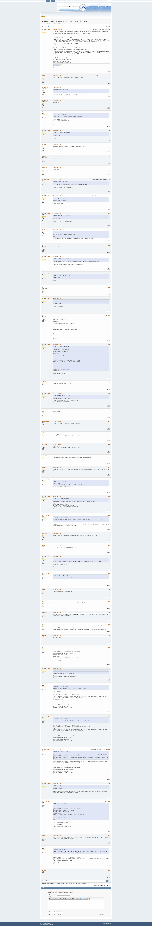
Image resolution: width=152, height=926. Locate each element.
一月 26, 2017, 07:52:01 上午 (57, 556)
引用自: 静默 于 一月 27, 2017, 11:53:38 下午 (61, 670)
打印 (109, 26)
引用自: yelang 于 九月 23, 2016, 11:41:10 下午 (61, 181)
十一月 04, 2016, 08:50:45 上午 (57, 393)
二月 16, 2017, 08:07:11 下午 (57, 835)
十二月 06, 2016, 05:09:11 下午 (57, 444)
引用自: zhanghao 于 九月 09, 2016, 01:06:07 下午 (62, 132)
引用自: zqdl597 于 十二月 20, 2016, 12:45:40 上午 (62, 498)
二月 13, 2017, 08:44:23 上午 (57, 783)
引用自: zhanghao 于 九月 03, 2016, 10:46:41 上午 (62, 114)
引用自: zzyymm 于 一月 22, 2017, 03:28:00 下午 (62, 558)
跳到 (95, 885)
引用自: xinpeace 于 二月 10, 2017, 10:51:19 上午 (62, 785)
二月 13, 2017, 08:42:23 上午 (57, 749)
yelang (44, 144)
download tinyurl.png (57, 67)
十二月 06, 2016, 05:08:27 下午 (57, 432)
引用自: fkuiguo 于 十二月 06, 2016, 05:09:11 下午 (62, 481)
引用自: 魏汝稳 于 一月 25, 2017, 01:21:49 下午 (61, 575)
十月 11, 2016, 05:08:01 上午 (57, 256)
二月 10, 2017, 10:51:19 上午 (57, 635)
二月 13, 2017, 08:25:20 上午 (57, 668)
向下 (42, 26)
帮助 (104, 923)
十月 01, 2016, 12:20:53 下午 (57, 229)
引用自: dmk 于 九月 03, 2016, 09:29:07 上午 (61, 89)
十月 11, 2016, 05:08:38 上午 (57, 272)
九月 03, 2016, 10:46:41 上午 (57, 87)
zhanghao (45, 87)
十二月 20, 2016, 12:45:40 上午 (57, 455)
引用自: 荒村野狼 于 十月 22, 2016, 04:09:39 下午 (62, 395)
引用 (109, 71)
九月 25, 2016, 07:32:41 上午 (57, 156)
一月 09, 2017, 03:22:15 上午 (57, 496)
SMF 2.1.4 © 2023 (43, 923)
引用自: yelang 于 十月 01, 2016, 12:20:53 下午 (61, 258)
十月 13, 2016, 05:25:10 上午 (57, 287)
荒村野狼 (45, 382)
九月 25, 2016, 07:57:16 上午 (57, 167)
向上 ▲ (110, 923)
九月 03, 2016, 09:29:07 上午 (57, 75)
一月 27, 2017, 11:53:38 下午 (57, 589)
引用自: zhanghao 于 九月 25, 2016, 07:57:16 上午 (62, 215)
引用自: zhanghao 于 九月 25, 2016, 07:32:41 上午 (62, 198)
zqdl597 (45, 456)
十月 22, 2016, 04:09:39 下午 (57, 381)
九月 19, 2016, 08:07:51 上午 (57, 130)
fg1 (44, 647)
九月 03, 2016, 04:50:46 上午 (57, 29)
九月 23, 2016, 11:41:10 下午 (57, 144)
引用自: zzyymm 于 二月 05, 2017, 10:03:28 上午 (62, 718)
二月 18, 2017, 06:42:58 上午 (57, 846)
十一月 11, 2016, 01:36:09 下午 (57, 421)
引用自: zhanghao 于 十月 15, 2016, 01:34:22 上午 (62, 346)
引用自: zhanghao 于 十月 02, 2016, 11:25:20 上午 (62, 275)
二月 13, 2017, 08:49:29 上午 (57, 801)
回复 (107, 26)
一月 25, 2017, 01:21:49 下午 (57, 545)
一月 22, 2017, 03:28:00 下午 (57, 533)
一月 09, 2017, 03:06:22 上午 (57, 478)
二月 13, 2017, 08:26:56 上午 (57, 683)
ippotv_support (46, 29)
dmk (44, 75)
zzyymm (45, 467)
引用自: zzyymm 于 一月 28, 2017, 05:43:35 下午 (62, 686)
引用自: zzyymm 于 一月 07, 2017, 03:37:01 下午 (62, 517)
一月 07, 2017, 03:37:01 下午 (57, 467)
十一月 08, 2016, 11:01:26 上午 (57, 409)
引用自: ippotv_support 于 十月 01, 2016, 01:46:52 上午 (63, 232)
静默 (44, 589)
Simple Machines (48, 923)
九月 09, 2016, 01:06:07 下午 (57, 100)
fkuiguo (45, 433)
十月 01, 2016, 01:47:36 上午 (57, 213)
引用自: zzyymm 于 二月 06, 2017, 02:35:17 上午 (62, 751)
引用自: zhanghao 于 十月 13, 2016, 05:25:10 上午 (62, 300)
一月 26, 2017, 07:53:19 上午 (57, 573)
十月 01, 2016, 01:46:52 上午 (57, 179)
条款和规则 (107, 923)
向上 (42, 880)
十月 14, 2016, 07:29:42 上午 (57, 298)
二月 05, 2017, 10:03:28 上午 (57, 612)
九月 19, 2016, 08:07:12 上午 (57, 111)
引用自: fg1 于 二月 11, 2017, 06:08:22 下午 (61, 803)
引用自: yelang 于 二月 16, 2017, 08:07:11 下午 (61, 849)
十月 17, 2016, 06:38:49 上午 (57, 344)
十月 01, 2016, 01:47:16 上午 (57, 195)
